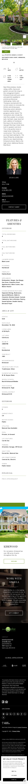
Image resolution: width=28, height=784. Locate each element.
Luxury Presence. (22, 727)
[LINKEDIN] (10, 714)
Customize (14, 775)
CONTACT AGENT (14, 207)
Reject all (14, 771)
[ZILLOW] (7, 714)
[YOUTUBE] (3, 714)
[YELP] (25, 714)
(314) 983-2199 (7, 190)
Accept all (14, 779)
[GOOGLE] (17, 714)
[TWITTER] (3, 717)
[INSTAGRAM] (14, 714)
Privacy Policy (16, 731)
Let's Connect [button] (14, 613)
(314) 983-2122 (6, 642)
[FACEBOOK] (21, 714)
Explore (14, 561)
